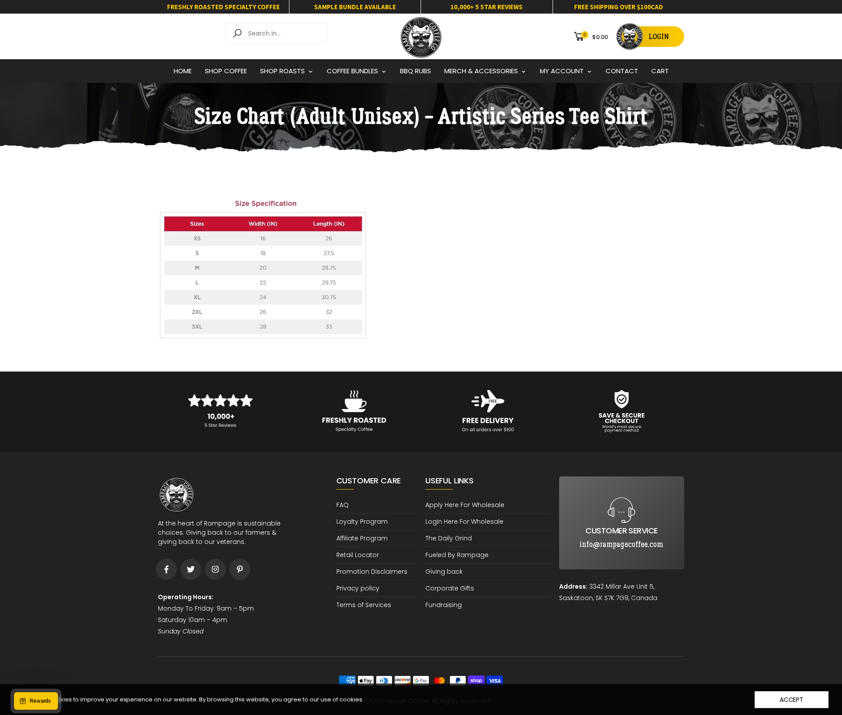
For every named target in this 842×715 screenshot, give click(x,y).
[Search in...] (238, 33)
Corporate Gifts (449, 588)
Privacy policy (357, 588)
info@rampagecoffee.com (621, 484)
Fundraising (443, 605)
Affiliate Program (362, 538)
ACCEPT (791, 699)
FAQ (342, 504)
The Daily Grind (448, 538)
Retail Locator (357, 555)
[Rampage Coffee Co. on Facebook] (166, 569)
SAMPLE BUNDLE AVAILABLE (355, 7)
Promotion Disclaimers (371, 571)
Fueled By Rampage (457, 555)
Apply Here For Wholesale (464, 504)
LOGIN (659, 37)
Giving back (444, 571)
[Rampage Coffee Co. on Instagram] (215, 569)
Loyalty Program (362, 521)
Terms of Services (363, 605)
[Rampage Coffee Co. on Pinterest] (239, 569)
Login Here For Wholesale (464, 521)
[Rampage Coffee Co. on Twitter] (190, 569)
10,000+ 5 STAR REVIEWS (486, 7)
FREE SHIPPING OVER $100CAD (618, 7)
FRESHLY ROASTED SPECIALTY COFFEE (223, 7)
